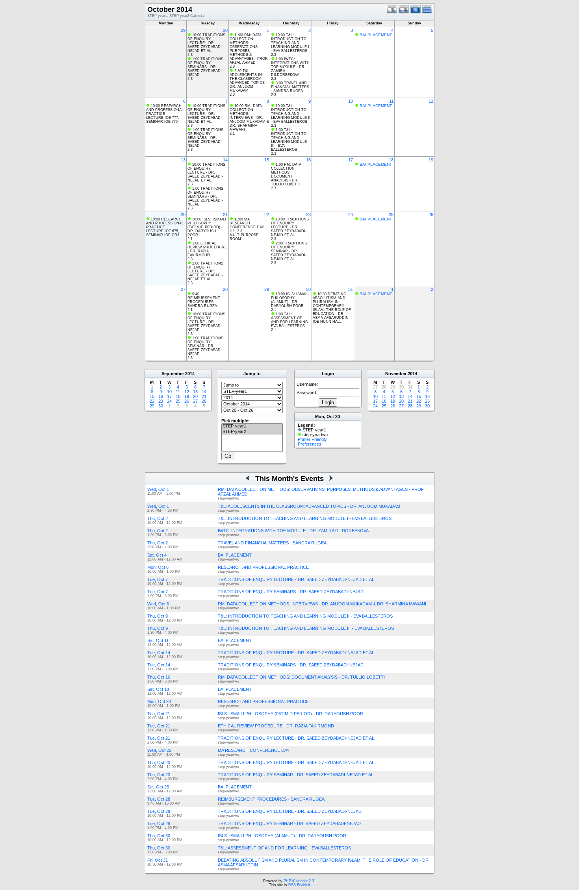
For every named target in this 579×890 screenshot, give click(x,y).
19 (431, 159)
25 (391, 214)
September (172, 373)
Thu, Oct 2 (157, 518)
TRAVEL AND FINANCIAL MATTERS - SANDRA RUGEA (272, 542)
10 (350, 101)
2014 (190, 373)
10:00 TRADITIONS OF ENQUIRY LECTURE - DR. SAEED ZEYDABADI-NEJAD (206, 322)
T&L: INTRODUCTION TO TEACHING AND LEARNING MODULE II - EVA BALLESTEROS (305, 616)
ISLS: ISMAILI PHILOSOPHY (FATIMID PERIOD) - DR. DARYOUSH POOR (290, 713)
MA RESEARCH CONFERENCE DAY (254, 750)
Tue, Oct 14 (158, 652)
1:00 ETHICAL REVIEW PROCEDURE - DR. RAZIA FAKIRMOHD (207, 249)
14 (225, 159)
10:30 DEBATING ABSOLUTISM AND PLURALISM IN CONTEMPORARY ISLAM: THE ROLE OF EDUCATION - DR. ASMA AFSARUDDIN (332, 306)
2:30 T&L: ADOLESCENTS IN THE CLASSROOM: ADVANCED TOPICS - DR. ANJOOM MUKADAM (248, 81)
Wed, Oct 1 (158, 489)
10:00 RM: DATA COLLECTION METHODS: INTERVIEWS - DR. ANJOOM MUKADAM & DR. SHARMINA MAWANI (249, 117)
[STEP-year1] (252, 426)
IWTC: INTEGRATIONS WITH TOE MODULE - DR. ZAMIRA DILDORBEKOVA (293, 530)
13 (183, 159)
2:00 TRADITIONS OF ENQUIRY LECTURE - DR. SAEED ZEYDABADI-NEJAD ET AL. (205, 271)
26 (431, 214)
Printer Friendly (312, 439)
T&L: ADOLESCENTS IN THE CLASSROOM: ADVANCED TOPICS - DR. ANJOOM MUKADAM (309, 506)
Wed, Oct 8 (158, 603)
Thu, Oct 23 (158, 762)
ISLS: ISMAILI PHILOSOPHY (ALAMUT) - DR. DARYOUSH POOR (282, 835)
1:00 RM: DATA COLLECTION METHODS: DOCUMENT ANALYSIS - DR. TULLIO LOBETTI (286, 174)
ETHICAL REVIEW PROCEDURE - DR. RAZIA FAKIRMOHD (276, 725)
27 (183, 289)
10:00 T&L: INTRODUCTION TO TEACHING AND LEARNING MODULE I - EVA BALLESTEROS (290, 43)
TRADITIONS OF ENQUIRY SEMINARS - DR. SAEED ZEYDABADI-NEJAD (291, 591)
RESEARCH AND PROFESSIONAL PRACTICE (263, 567)
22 (266, 214)
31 (350, 289)
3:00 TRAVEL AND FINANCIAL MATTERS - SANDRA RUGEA (290, 87)
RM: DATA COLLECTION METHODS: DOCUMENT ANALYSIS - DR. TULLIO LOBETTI (301, 677)
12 (431, 101)
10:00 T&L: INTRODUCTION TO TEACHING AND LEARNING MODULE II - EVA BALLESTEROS (290, 114)
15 (266, 159)
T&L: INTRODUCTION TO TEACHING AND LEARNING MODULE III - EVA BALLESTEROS (306, 628)
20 (183, 214)
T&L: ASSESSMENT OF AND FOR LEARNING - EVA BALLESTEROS (284, 848)
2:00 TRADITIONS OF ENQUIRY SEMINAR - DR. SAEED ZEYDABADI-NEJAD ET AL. (289, 251)
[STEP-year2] (252, 432)
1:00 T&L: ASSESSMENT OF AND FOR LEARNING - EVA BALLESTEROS (290, 320)
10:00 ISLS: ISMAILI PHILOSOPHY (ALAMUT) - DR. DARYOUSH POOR (290, 300)
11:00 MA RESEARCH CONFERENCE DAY (247, 223)
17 (350, 159)
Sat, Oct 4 (157, 555)
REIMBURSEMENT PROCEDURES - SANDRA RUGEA (271, 799)
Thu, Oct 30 (158, 835)
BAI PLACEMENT (376, 35)
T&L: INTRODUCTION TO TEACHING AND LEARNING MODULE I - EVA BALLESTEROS (305, 518)
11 (391, 101)
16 (308, 159)
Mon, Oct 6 (158, 567)
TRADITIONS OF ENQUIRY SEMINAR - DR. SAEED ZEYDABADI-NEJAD (289, 823)
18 (391, 159)
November (395, 373)
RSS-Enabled (299, 885)
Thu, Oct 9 (157, 616)
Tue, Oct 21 (158, 713)
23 (308, 214)
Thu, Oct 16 (158, 677)
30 (225, 30)
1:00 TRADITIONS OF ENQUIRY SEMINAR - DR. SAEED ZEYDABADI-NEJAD (205, 346)
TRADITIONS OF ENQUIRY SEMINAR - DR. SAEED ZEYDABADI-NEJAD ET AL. (296, 774)
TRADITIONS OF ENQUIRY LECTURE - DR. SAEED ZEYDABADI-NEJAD (290, 811)
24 (350, 214)
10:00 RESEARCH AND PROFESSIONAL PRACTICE (165, 110)
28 (225, 289)
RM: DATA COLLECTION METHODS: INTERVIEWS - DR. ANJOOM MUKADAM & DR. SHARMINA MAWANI (322, 603)
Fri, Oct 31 (157, 860)
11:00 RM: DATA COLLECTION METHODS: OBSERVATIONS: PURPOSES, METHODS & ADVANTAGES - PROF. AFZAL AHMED (249, 49)
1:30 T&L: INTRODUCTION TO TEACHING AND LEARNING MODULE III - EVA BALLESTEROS (289, 140)
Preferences (309, 444)
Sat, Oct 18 (158, 689)
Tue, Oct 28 (158, 799)
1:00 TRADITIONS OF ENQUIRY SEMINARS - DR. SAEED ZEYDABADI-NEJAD (205, 67)
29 (183, 30)
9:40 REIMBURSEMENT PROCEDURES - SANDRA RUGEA (203, 300)
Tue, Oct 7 (157, 579)
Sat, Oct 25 (158, 787)
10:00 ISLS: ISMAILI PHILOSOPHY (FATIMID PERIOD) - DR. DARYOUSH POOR (206, 227)
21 (225, 214)
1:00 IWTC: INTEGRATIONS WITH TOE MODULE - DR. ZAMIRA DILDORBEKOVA (290, 67)
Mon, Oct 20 (159, 701)
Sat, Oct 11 (158, 640)
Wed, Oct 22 (159, 750)
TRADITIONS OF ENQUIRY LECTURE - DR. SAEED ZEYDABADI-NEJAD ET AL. (296, 579)
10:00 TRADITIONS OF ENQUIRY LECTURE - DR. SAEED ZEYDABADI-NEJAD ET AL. (206, 43)
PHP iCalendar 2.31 (300, 881)
